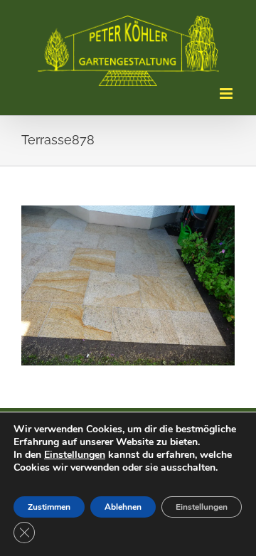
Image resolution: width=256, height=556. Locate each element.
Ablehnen (123, 507)
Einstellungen (74, 454)
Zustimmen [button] (49, 507)
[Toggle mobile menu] (227, 93)
